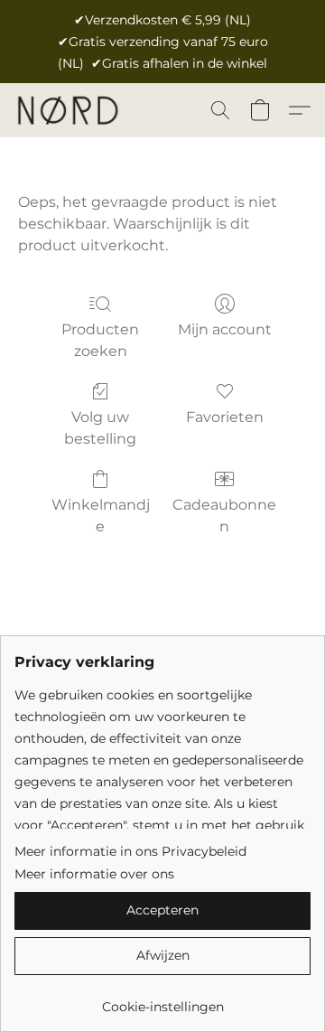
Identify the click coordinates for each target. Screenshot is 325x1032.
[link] (162, 1000)
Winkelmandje (100, 515)
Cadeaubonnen (224, 515)
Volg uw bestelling (100, 427)
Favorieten (225, 417)
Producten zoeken (100, 340)
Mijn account (225, 329)
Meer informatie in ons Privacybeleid (130, 851)
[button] (69, 110)
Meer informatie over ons (94, 874)
